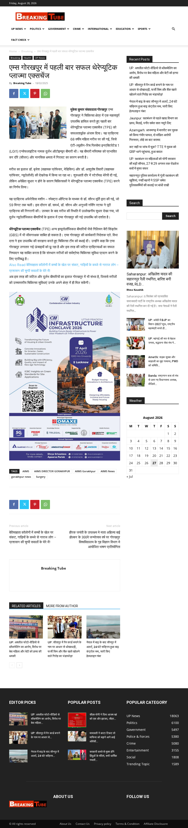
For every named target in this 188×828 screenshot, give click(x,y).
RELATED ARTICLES (26, 606)
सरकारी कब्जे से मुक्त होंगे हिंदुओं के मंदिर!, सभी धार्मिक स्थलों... (103, 756)
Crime (77, 28)
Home (13, 51)
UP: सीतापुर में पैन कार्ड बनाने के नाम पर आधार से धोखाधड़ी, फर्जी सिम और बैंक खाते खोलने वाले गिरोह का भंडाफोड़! (153, 89)
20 (154, 455)
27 (154, 463)
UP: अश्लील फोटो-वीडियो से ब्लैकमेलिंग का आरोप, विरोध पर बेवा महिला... (46, 718)
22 (168, 455)
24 (131, 463)
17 (131, 455)
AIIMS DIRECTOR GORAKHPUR (52, 471)
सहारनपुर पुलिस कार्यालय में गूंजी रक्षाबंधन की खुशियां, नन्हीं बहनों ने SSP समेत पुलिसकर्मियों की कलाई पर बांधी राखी (153, 180)
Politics (35, 28)
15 (168, 448)
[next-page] (19, 665)
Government (57, 28)
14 (161, 448)
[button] (173, 29)
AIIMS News (108, 471)
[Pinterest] (34, 93)
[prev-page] (12, 665)
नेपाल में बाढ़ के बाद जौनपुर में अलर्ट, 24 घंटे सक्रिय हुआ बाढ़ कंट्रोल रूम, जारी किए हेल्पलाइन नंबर (153, 106)
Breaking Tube (22, 83)
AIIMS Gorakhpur (85, 471)
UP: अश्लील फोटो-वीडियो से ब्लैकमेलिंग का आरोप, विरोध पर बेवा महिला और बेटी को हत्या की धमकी (153, 73)
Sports (142, 28)
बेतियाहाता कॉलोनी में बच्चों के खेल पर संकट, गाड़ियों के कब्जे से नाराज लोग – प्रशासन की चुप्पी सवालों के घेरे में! (32, 537)
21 (161, 455)
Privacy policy (102, 824)
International (98, 28)
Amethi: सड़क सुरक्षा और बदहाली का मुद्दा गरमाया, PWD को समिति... (163, 361)
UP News (17, 28)
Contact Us (83, 824)
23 (175, 455)
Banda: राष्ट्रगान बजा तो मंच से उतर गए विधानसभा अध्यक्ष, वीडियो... (163, 380)
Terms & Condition (127, 824)
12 (146, 448)
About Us (65, 824)
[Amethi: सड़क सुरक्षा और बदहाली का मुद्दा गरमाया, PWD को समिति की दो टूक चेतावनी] (136, 361)
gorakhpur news (21, 476)
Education (123, 28)
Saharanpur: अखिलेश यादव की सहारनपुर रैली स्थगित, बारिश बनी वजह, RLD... (149, 279)
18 (138, 455)
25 (138, 463)
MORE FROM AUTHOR (62, 606)
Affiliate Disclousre (156, 824)
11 (138, 448)
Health (27, 57)
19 (146, 455)
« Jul (130, 476)
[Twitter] (24, 93)
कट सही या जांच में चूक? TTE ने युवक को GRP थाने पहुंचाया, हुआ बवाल (152, 149)
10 (131, 448)
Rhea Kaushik (135, 289)
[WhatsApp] (45, 93)
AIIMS (25, 471)
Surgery (40, 476)
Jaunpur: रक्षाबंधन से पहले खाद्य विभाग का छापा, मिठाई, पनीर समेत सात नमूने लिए (153, 120)
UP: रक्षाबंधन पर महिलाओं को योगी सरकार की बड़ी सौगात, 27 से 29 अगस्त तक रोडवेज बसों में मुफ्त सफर (154, 163)
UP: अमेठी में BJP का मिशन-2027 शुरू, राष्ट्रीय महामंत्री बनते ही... (161, 324)
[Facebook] (13, 93)
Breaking (27, 51)
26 (146, 463)
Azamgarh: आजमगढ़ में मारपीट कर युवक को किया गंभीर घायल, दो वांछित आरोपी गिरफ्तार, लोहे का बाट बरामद (153, 135)
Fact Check (18, 39)
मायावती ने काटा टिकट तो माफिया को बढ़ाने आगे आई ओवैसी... (102, 737)
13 (154, 448)
